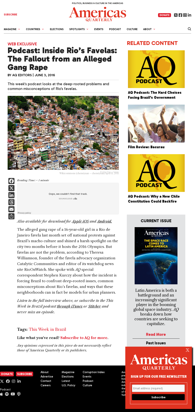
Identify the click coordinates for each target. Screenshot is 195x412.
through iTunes (69, 306)
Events (98, 29)
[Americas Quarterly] (97, 13)
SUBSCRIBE (10, 14)
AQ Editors (22, 75)
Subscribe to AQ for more (83, 338)
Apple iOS (80, 221)
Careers (46, 385)
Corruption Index (94, 372)
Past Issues (156, 343)
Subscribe (24, 374)
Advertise (47, 376)
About (45, 372)
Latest (66, 381)
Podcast (115, 29)
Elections (57, 29)
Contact (46, 381)
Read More (156, 334)
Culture (132, 29)
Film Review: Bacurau (146, 147)
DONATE (164, 15)
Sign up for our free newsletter (159, 376)
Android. (104, 221)
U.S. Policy (68, 385)
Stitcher (94, 306)
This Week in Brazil (47, 329)
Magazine (68, 372)
